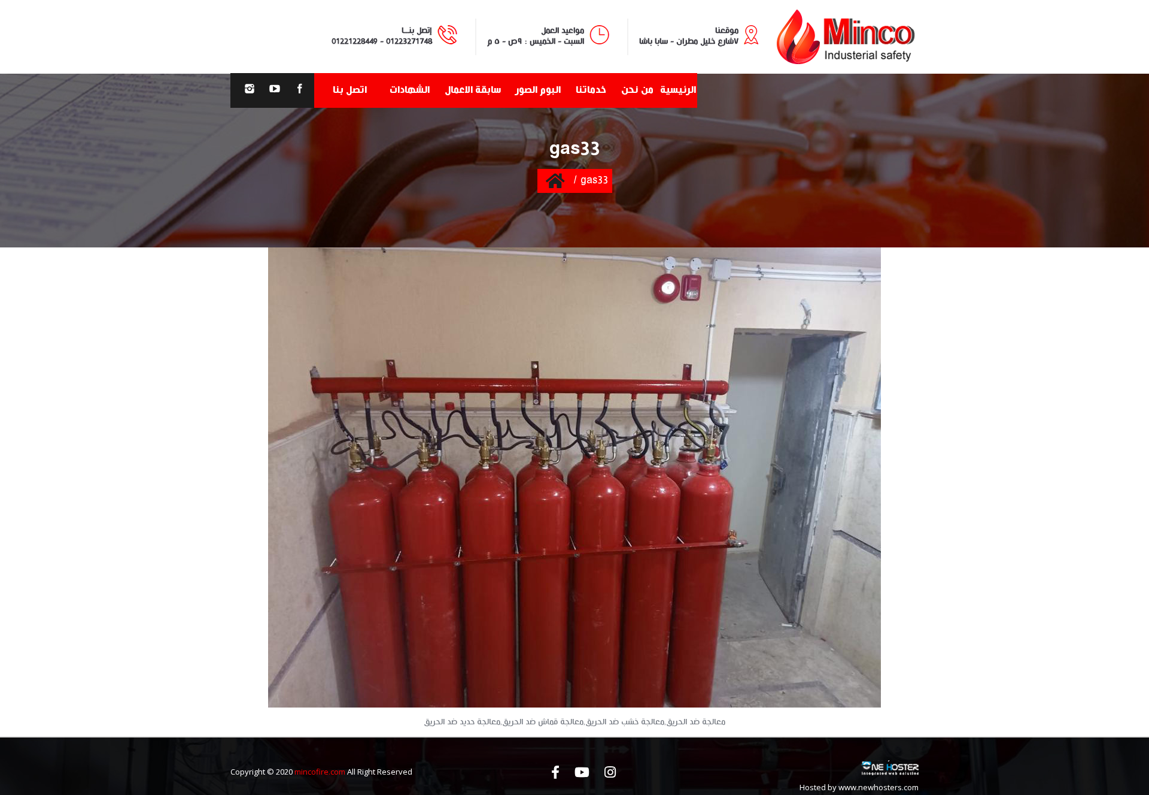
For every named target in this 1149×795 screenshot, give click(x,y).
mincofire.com (319, 771)
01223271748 (409, 41)
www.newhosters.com (878, 787)
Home (555, 180)
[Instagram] (249, 90)
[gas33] (574, 477)
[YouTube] (274, 90)
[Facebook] (299, 90)
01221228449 (355, 41)
